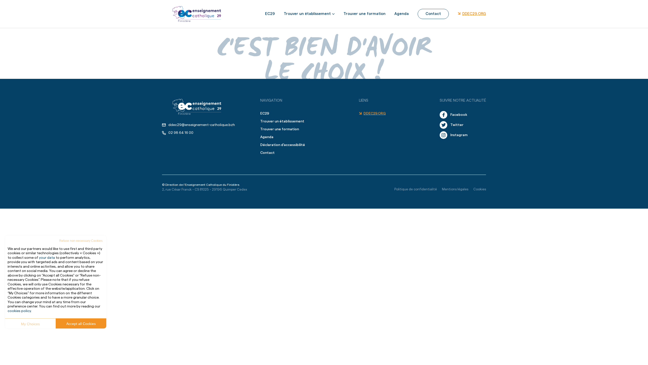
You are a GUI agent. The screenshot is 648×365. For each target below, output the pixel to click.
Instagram (459, 135)
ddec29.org (474, 14)
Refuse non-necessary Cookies (81, 241)
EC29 (270, 14)
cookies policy (19, 311)
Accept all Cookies (81, 324)
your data (47, 258)
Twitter (456, 125)
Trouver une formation (364, 14)
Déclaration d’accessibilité (282, 145)
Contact (433, 14)
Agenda (401, 14)
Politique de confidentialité (415, 189)
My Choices (30, 324)
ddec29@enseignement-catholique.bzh (201, 125)
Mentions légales (455, 189)
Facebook (458, 115)
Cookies (479, 189)
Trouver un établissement (307, 14)
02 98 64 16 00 (180, 133)
